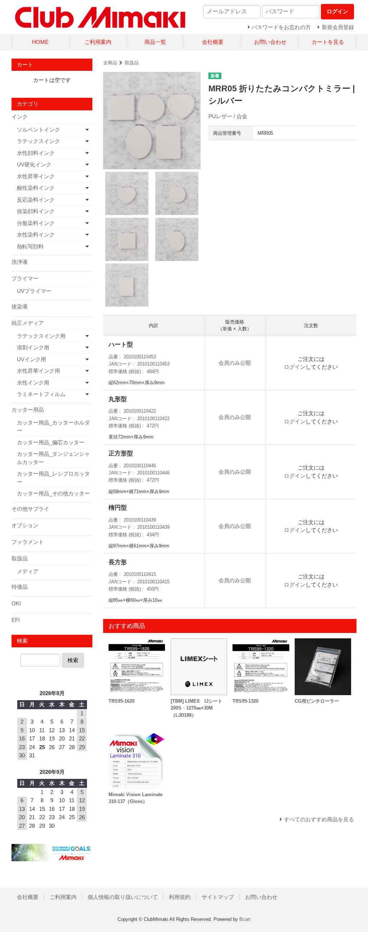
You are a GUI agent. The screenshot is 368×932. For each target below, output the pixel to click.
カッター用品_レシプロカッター (53, 477)
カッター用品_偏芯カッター (50, 442)
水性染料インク (36, 234)
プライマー (25, 278)
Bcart (244, 919)
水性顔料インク (36, 153)
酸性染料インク (36, 188)
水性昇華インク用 (38, 371)
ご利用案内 (97, 42)
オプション (25, 525)
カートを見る (328, 42)
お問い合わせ (270, 42)
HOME (40, 42)
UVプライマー (34, 291)
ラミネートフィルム (41, 394)
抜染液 (20, 306)
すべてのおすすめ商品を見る (319, 819)
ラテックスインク (38, 141)
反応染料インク (36, 200)
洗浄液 (20, 262)
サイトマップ (218, 897)
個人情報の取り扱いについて (123, 897)
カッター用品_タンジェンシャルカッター (53, 458)
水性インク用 (33, 383)
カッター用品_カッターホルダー (53, 426)
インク (20, 117)
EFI (16, 620)
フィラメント (28, 542)
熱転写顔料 (30, 246)
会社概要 (213, 42)
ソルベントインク (38, 130)
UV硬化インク (34, 164)
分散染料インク (36, 223)
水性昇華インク (36, 176)
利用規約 (179, 897)
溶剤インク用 (33, 347)
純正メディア (28, 323)
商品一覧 (155, 42)
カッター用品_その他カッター (53, 493)
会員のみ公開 (234, 363)
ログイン (294, 367)
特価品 (20, 587)
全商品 (110, 62)
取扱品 (132, 62)
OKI (16, 603)
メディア (27, 571)
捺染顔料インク (36, 211)
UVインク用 (31, 359)
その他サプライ (30, 509)
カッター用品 (28, 410)
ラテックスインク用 (41, 336)
